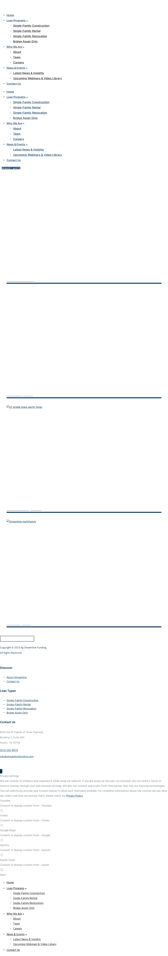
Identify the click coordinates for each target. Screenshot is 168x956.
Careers (18, 62)
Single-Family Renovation (30, 36)
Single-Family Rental (27, 31)
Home (10, 15)
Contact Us (14, 83)
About (17, 52)
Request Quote (11, 168)
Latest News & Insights (28, 73)
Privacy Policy (74, 796)
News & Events (16, 67)
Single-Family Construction (31, 25)
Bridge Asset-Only (25, 41)
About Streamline (17, 677)
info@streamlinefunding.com (16, 756)
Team (17, 57)
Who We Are (14, 46)
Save (3, 875)
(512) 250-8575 (9, 750)
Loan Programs (16, 20)
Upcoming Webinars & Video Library (37, 78)
